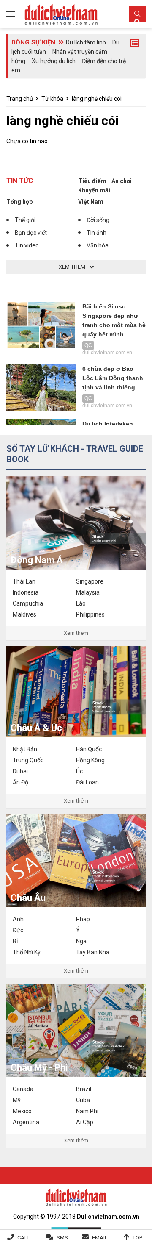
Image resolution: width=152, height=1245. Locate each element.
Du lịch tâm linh (86, 42)
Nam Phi (87, 1111)
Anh (18, 919)
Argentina (26, 1122)
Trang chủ (19, 98)
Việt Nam (90, 201)
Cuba (83, 1100)
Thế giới (25, 220)
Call (23, 1237)
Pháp (83, 919)
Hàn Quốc (89, 749)
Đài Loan (87, 782)
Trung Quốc (28, 760)
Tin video (27, 245)
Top (137, 1237)
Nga (81, 941)
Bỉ (15, 941)
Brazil (83, 1089)
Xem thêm (76, 633)
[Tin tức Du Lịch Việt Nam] (76, 1196)
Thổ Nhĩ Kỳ (27, 952)
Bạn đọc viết (31, 232)
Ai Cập (84, 1122)
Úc (79, 771)
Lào (81, 603)
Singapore (89, 581)
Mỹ (17, 1100)
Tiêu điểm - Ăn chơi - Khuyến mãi (107, 186)
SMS (62, 1237)
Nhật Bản (25, 749)
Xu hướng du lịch (54, 61)
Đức (18, 930)
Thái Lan (24, 581)
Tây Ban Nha (92, 952)
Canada (23, 1089)
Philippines (90, 614)
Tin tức (19, 181)
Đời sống (98, 220)
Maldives (24, 614)
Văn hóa (98, 245)
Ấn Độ (20, 782)
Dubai (20, 771)
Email (100, 1237)
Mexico (22, 1111)
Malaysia (88, 592)
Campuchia (28, 603)
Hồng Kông (90, 760)
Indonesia (25, 592)
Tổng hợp (19, 201)
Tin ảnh (96, 232)
